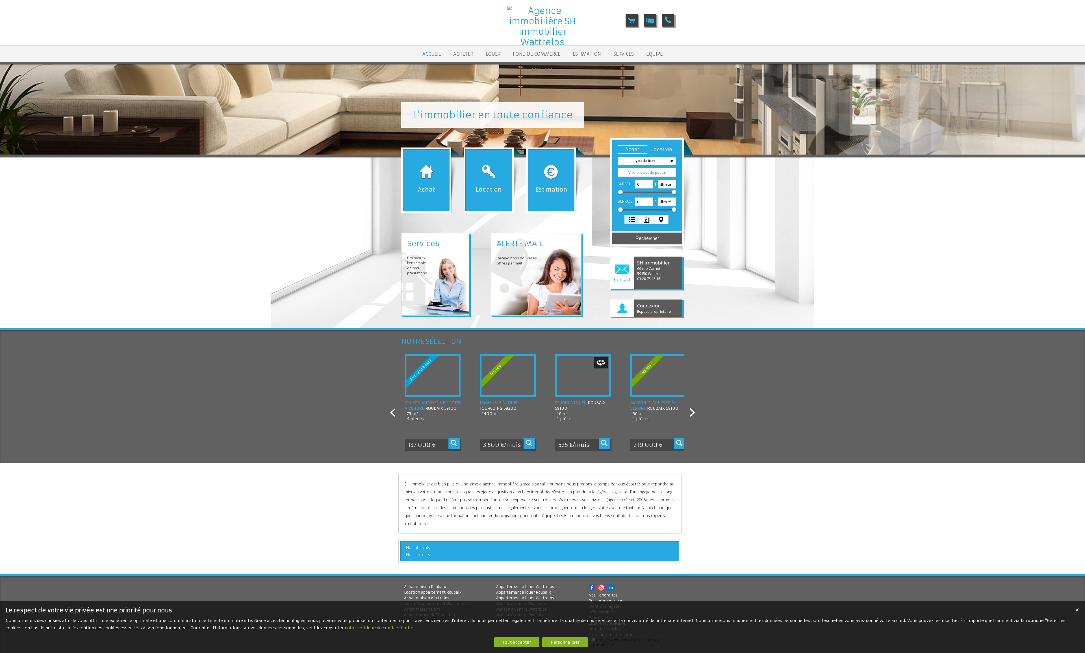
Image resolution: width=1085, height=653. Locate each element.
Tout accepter (517, 642)
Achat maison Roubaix (425, 586)
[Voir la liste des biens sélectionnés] (632, 20)
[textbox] (647, 172)
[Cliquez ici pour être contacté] (668, 20)
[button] (632, 149)
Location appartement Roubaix (433, 592)
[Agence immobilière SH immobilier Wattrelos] (542, 42)
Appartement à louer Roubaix (523, 592)
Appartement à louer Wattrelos (525, 586)
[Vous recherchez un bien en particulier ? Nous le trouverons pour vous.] (650, 20)
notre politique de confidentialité (379, 627)
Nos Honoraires (603, 595)
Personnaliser (565, 642)
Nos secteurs (418, 554)
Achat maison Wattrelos (426, 598)
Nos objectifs (418, 547)
